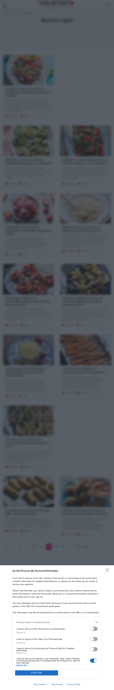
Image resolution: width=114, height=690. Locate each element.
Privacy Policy (73, 684)
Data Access (57, 684)
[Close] (108, 571)
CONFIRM (36, 673)
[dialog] (57, 627)
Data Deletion (40, 684)
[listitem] (57, 622)
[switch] (94, 629)
